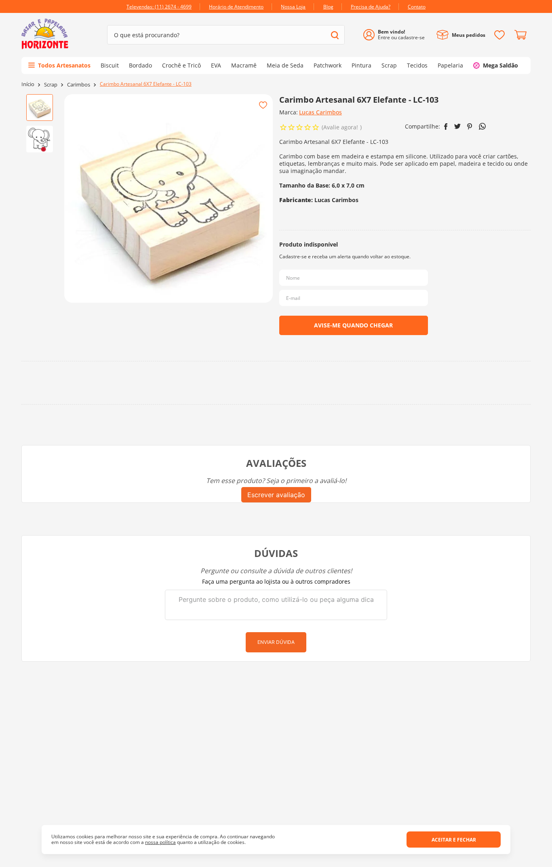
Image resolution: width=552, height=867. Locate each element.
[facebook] (446, 126)
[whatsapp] (482, 126)
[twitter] (457, 126)
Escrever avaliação (276, 495)
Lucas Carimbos (320, 112)
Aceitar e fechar (454, 839)
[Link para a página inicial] (27, 84)
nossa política (160, 842)
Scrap (50, 85)
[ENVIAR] (353, 325)
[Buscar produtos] (334, 34)
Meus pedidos (468, 35)
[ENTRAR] (397, 35)
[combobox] (226, 34)
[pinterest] (469, 126)
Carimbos (78, 85)
